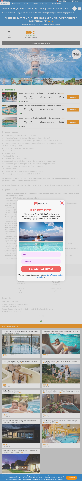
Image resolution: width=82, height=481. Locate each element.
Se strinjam (71, 478)
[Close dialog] (62, 203)
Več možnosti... (59, 479)
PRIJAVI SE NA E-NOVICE (41, 269)
